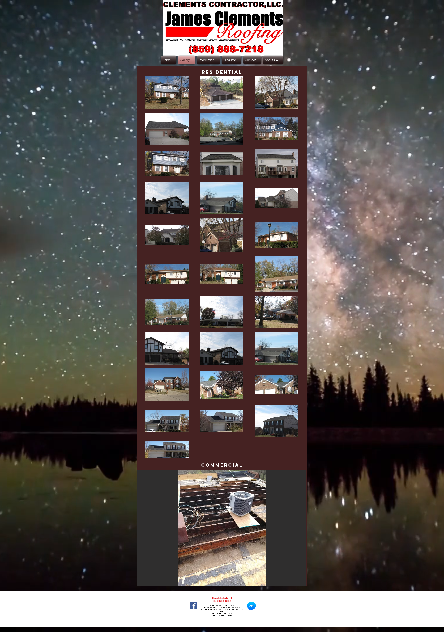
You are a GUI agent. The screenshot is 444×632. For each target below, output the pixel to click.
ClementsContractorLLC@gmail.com (222, 610)
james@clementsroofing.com (222, 608)
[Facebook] (193, 605)
